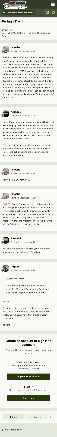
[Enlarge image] (30, 252)
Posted (24, 51)
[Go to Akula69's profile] (6, 114)
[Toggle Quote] (7, 278)
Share (14, 417)
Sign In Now (28, 398)
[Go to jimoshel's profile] (6, 49)
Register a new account (28, 376)
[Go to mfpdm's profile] (6, 268)
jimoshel (9, 30)
